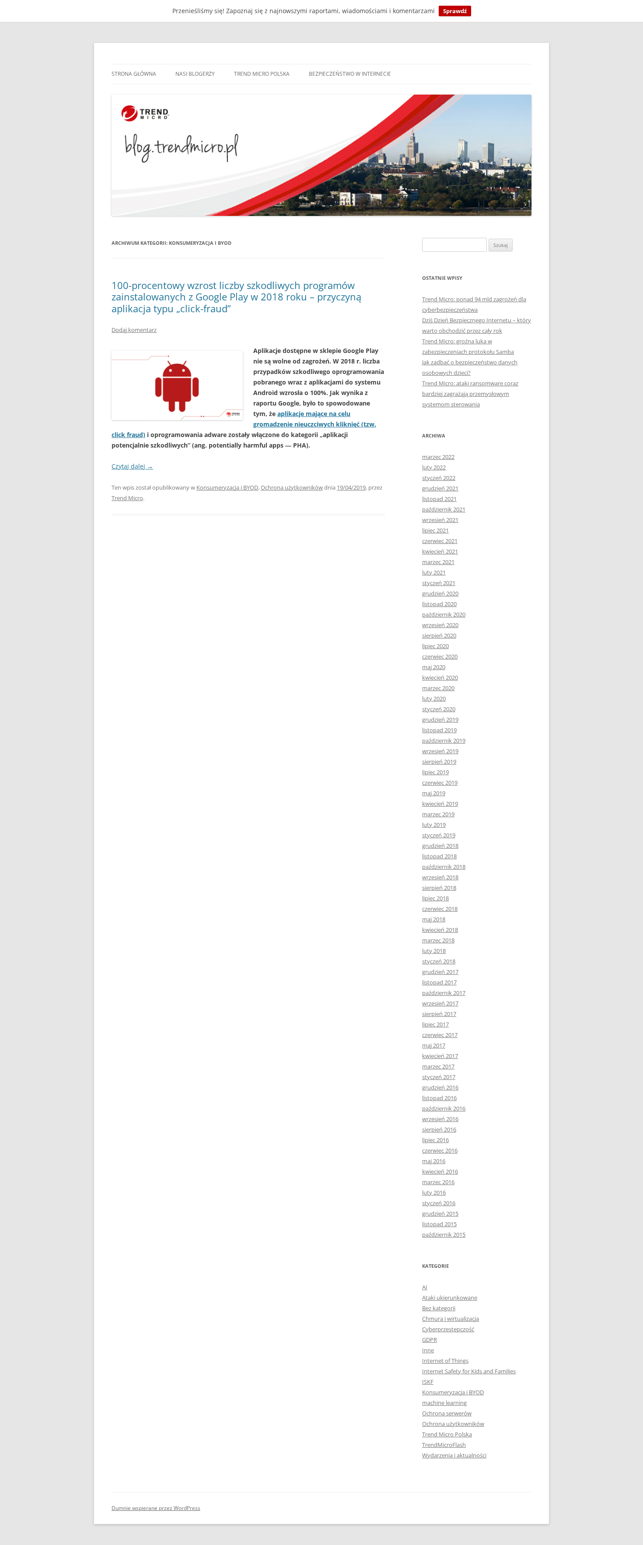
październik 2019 (443, 740)
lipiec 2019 (435, 772)
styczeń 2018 (438, 961)
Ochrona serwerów (447, 1413)
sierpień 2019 (439, 761)
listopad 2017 (439, 982)
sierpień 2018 (439, 888)
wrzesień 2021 (440, 520)
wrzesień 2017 (440, 1003)
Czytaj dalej (132, 466)
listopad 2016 (439, 1098)
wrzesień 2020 (440, 625)
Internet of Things (445, 1361)
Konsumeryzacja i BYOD (227, 487)
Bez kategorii (438, 1308)
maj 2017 (433, 1045)
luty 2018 (434, 951)
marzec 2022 (438, 457)
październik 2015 (443, 1234)
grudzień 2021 (440, 488)
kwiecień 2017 (440, 1056)
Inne (428, 1350)
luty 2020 (434, 698)
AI (424, 1287)
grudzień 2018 (440, 846)
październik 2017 (443, 993)
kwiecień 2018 (440, 930)
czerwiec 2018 (440, 909)
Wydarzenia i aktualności (454, 1455)
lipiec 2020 (435, 646)
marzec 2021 (438, 562)
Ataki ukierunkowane (449, 1298)
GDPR (429, 1340)
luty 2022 (434, 467)
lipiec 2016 (435, 1140)
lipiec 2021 (435, 530)
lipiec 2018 (435, 898)
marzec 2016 (438, 1182)
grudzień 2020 (440, 593)
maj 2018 (433, 919)
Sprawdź (455, 11)
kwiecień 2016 (440, 1171)
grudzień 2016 (440, 1087)
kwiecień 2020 (440, 677)
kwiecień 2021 (440, 551)
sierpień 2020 (439, 635)
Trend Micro (127, 498)
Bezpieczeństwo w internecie (350, 74)
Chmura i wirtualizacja (450, 1319)
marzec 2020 (438, 688)
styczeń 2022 (438, 478)
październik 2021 (443, 509)
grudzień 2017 (440, 972)
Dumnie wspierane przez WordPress (156, 1508)
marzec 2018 (438, 940)
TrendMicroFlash (444, 1445)
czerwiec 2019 (440, 783)
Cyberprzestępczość (448, 1329)
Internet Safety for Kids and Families (469, 1371)
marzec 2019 (438, 814)
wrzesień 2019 (440, 751)
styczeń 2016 (438, 1203)
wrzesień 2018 (440, 877)
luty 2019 (434, 825)
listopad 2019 (439, 730)
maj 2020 (433, 667)
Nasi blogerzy (195, 74)
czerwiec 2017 (440, 1035)
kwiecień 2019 (440, 804)
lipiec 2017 (435, 1024)
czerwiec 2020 (440, 656)
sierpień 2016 (439, 1129)
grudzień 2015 (440, 1213)
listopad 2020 (439, 604)
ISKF (427, 1382)
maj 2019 (433, 793)
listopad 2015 (439, 1224)
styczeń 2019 (438, 835)
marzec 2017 (438, 1066)
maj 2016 (433, 1161)
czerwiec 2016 (440, 1150)
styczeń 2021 (438, 583)
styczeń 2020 (438, 709)
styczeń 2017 (438, 1077)
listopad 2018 (439, 856)
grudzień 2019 (440, 719)
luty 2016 (434, 1192)
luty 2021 (434, 572)
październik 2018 (443, 867)
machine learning (444, 1403)
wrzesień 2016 (440, 1119)
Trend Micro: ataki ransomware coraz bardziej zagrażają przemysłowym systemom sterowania (470, 393)
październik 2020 (443, 614)
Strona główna (134, 74)
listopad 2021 (439, 499)
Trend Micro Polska (262, 74)
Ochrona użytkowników (292, 487)
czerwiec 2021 (440, 541)
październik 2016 (443, 1108)
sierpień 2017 (439, 1014)
